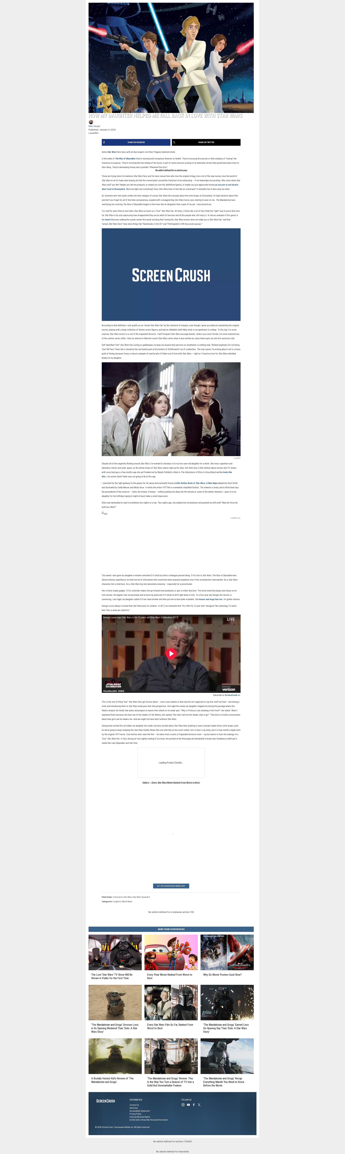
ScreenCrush (231, 695)
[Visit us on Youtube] (189, 1104)
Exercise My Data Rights (140, 1117)
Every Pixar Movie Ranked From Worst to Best (169, 976)
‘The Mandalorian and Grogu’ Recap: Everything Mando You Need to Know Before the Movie (223, 1082)
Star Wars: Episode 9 (141, 897)
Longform (117, 901)
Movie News (127, 901)
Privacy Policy (135, 1114)
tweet (108, 219)
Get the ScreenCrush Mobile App (171, 886)
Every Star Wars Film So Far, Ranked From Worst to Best (170, 1026)
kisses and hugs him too (210, 599)
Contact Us (134, 1105)
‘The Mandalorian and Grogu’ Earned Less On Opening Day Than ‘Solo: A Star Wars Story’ (226, 1028)
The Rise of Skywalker (125, 158)
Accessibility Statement (140, 1111)
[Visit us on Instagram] (184, 1104)
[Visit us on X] (200, 1104)
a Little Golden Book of (195, 483)
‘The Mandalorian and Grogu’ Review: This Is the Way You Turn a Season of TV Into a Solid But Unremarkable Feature (170, 1082)
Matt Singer (94, 126)
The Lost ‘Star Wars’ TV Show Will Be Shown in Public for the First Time (111, 976)
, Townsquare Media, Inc (123, 1127)
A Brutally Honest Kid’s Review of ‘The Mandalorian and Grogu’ (112, 1080)
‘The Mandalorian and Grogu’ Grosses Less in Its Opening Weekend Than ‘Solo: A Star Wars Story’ (115, 1028)
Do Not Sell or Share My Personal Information (149, 1120)
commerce (118, 897)
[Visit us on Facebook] (195, 1104)
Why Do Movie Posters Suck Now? (222, 974)
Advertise (134, 1108)
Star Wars (111, 152)
